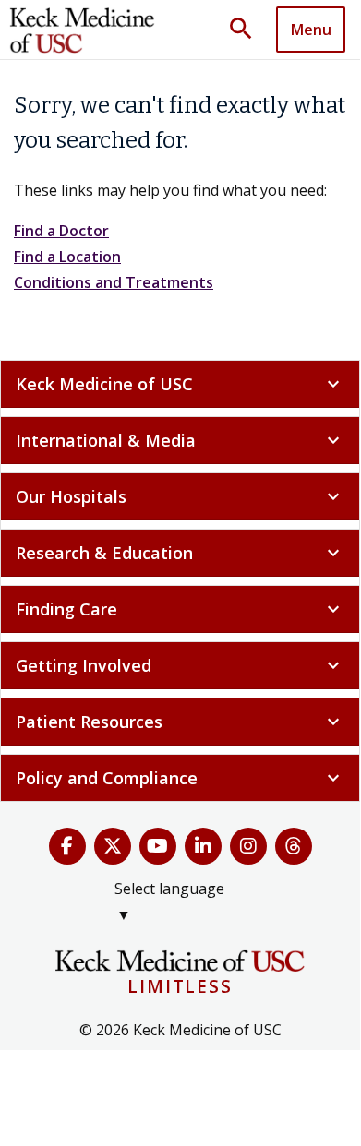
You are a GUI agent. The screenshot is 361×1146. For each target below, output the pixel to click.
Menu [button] (311, 29)
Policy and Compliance (180, 778)
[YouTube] (158, 846)
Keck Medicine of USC (180, 384)
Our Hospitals (180, 496)
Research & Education (180, 552)
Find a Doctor (61, 231)
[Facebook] (67, 846)
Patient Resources (180, 721)
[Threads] (293, 846)
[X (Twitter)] (112, 846)
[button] (247, 29)
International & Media (180, 440)
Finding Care (180, 609)
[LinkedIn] (203, 846)
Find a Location (67, 256)
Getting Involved (180, 665)
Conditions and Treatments (113, 282)
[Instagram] (248, 846)
